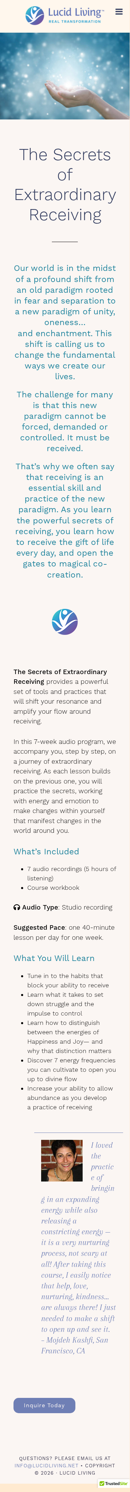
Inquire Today (44, 1405)
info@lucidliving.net (46, 1465)
